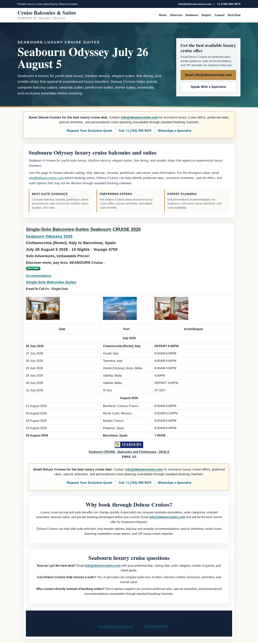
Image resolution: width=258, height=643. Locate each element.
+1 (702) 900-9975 (228, 3)
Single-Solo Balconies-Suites (51, 282)
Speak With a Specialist (208, 87)
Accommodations (38, 275)
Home (163, 15)
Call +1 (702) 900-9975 (135, 130)
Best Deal (234, 15)
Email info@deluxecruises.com (208, 75)
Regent (206, 15)
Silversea (176, 15)
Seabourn (191, 15)
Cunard (219, 15)
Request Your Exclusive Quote (89, 130)
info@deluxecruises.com (194, 3)
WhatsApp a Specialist (175, 130)
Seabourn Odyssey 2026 (49, 236)
